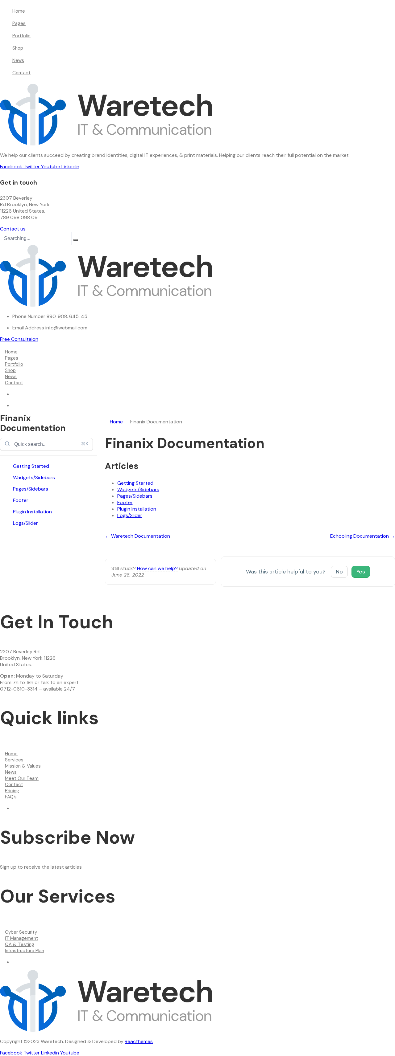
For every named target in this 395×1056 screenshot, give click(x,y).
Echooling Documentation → (362, 536)
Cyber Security (21, 932)
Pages (19, 23)
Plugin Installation (32, 511)
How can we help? (157, 568)
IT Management (21, 938)
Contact (21, 73)
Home (18, 11)
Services (14, 760)
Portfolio (21, 36)
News (18, 60)
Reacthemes (139, 1041)
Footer (20, 500)
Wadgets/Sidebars (34, 477)
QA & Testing (19, 944)
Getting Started (31, 466)
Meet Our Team (22, 778)
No (339, 571)
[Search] (75, 240)
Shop (17, 48)
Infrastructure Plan (24, 951)
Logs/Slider (25, 523)
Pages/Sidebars (30, 489)
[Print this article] (393, 437)
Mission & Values (23, 766)
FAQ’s (11, 797)
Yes (360, 571)
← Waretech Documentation (137, 536)
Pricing (12, 791)
